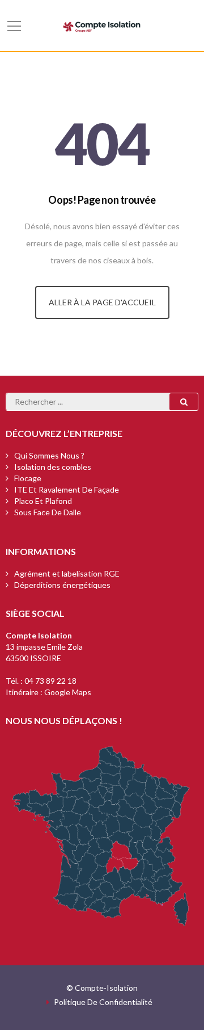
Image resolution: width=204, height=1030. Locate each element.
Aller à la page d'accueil (102, 302)
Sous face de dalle (47, 512)
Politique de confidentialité (103, 1002)
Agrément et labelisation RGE (67, 573)
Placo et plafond (43, 501)
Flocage (27, 478)
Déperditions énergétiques (62, 585)
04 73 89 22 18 (50, 681)
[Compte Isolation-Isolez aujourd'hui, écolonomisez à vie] (102, 25)
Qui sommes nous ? (49, 455)
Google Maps (67, 692)
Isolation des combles (52, 467)
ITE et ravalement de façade (66, 489)
